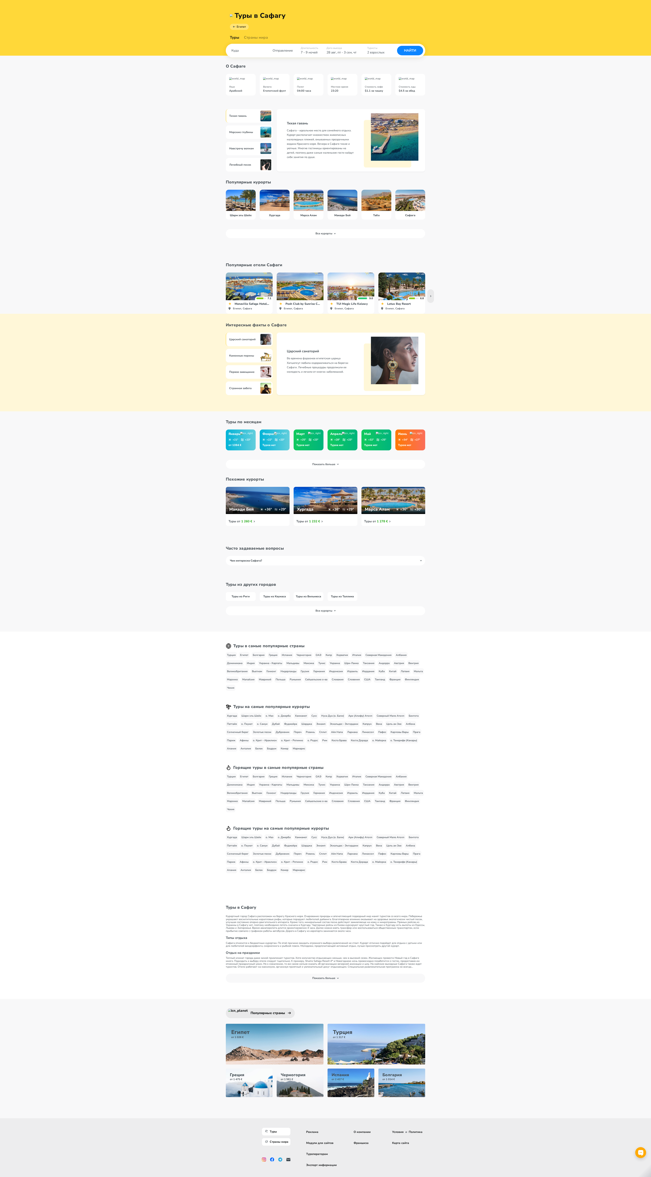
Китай (392, 671)
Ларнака (352, 732)
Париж (231, 740)
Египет (241, 27)
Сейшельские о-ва (316, 679)
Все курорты (323, 233)
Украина (335, 663)
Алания (231, 748)
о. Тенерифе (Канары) (403, 740)
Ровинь (310, 732)
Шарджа (306, 724)
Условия (398, 1132)
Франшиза (361, 1143)
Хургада (232, 715)
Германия (319, 671)
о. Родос (313, 740)
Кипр (329, 655)
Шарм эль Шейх (251, 715)
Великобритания (237, 671)
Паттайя (232, 724)
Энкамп (321, 724)
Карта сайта (400, 1143)
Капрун (367, 724)
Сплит (323, 732)
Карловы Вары (400, 732)
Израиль (352, 671)
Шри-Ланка (351, 663)
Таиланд (380, 679)
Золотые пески (262, 732)
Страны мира (256, 37)
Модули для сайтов (319, 1143)
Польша (280, 679)
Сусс (314, 715)
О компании (362, 1132)
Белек (259, 748)
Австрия (399, 663)
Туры (234, 37)
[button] (430, 296)
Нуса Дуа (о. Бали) (332, 715)
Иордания (368, 671)
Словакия (337, 679)
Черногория (304, 655)
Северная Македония (378, 655)
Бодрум (271, 748)
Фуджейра (290, 724)
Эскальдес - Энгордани (344, 724)
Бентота (414, 715)
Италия (356, 655)
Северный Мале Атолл (390, 715)
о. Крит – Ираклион (265, 740)
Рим (324, 740)
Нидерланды (288, 671)
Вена (379, 724)
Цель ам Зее (393, 724)
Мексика (309, 663)
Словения (354, 679)
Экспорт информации (321, 1165)
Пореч (297, 732)
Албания (401, 655)
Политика (415, 1132)
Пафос (382, 732)
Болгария (258, 655)
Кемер (284, 748)
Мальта (418, 671)
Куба (382, 671)
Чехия (230, 687)
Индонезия (336, 671)
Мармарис (299, 748)
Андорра (384, 663)
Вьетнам (257, 671)
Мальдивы (293, 663)
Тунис (321, 663)
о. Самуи (262, 724)
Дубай (276, 724)
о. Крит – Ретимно (292, 740)
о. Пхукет (247, 724)
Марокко (232, 679)
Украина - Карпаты (270, 663)
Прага (416, 732)
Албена (410, 724)
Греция (273, 655)
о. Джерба (284, 715)
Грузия (305, 671)
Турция (231, 655)
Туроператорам (317, 1154)
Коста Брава (339, 740)
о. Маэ (269, 715)
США (367, 679)
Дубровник (282, 732)
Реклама (312, 1132)
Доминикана (234, 663)
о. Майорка (379, 740)
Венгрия (413, 663)
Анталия (246, 748)
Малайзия (248, 679)
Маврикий (265, 679)
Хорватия (342, 655)
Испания (287, 655)
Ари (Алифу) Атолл (360, 715)
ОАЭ (318, 655)
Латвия (405, 671)
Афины (244, 740)
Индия (251, 663)
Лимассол (368, 732)
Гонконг (271, 671)
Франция (394, 679)
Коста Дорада (359, 740)
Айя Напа (337, 732)
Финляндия (412, 679)
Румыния (295, 679)
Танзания (368, 663)
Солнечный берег (238, 732)
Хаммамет (301, 715)
